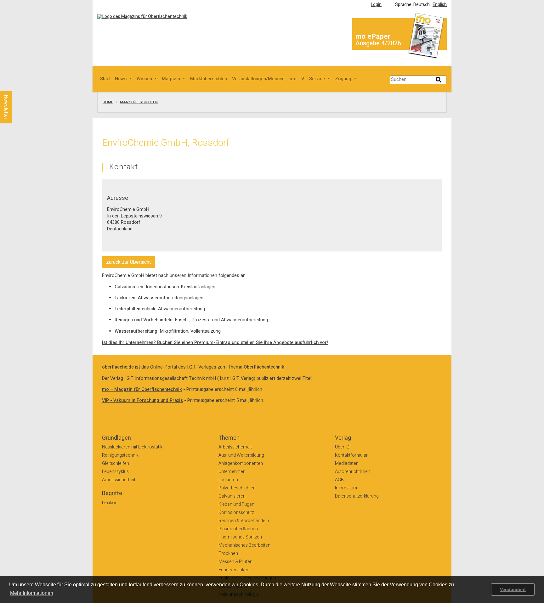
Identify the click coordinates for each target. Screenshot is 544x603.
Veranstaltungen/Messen (258, 79)
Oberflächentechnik (264, 367)
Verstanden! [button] (513, 589)
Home (108, 102)
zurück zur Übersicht (128, 262)
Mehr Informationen (31, 593)
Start (105, 79)
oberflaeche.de (118, 367)
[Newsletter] (16, 85)
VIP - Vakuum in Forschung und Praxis (142, 400)
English (440, 4)
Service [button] (317, 79)
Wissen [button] (145, 79)
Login (376, 4)
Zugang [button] (344, 79)
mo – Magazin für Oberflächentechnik (142, 389)
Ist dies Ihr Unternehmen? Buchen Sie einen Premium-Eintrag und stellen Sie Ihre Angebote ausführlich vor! (215, 342)
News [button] (121, 79)
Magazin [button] (171, 79)
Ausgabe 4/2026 (378, 43)
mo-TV (297, 79)
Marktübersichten (208, 79)
